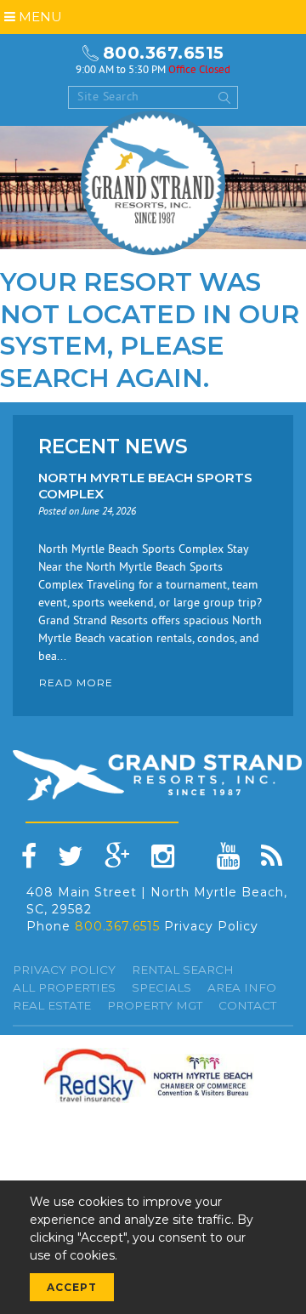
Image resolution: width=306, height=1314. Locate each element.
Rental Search (183, 969)
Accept (72, 1287)
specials (161, 987)
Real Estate (52, 1005)
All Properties (64, 987)
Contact (247, 1005)
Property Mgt (154, 1005)
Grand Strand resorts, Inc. (153, 183)
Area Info (241, 987)
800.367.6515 (163, 53)
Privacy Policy (211, 926)
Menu (38, 17)
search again (101, 378)
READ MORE (76, 682)
